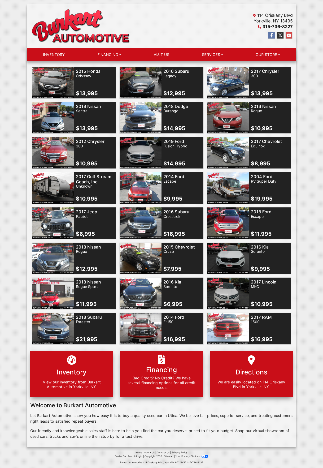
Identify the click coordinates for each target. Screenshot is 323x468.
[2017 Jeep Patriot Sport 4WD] (53, 222)
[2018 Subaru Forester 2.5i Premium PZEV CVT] (53, 328)
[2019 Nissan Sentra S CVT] (53, 117)
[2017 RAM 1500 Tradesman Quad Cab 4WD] (228, 328)
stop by (107, 436)
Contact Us (163, 452)
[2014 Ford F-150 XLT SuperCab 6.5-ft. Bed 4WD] (141, 328)
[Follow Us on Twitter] (280, 35)
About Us (149, 452)
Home (138, 452)
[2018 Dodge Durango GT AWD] (141, 117)
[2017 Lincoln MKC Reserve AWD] (228, 293)
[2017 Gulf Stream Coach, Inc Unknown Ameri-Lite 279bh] (53, 187)
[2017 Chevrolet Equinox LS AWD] (228, 152)
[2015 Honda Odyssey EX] (53, 82)
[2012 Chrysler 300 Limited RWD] (53, 152)
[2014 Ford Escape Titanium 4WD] (141, 187)
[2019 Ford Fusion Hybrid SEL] (141, 152)
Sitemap (168, 456)
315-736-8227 (277, 26)
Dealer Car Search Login (128, 456)
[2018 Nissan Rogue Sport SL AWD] (53, 293)
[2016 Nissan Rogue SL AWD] (228, 117)
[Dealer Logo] (80, 26)
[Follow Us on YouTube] (289, 35)
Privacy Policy (180, 452)
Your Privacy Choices (187, 456)
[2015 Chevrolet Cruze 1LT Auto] (141, 257)
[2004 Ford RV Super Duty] (228, 187)
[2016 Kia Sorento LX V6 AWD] (141, 293)
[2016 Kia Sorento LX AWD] (228, 257)
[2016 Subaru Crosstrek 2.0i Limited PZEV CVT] (141, 222)
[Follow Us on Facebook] (271, 35)
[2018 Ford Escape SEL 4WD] (228, 222)
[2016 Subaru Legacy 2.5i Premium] (141, 82)
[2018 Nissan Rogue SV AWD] (53, 257)
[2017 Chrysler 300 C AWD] (228, 82)
